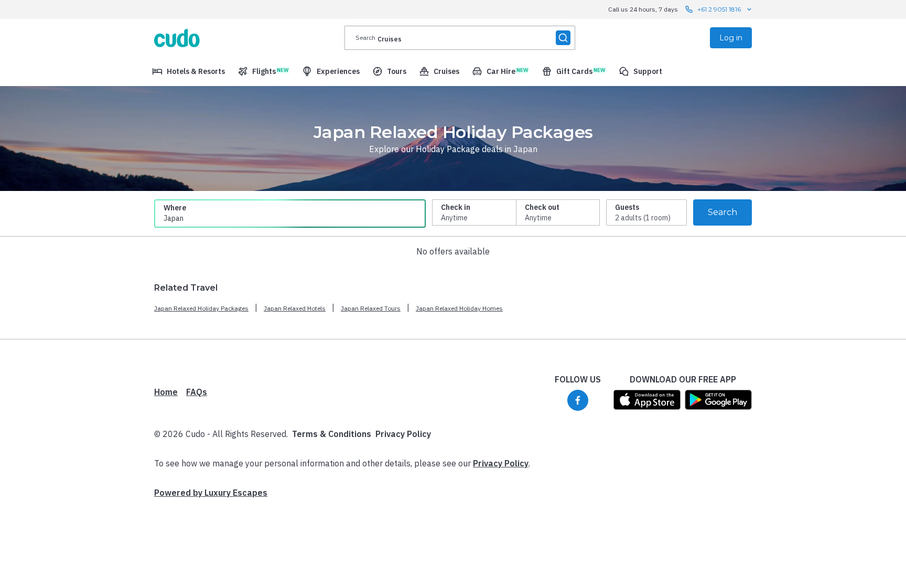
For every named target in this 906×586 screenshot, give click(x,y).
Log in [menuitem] (730, 37)
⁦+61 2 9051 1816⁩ (719, 9)
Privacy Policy (403, 434)
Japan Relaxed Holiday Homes (459, 308)
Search (722, 212)
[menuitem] (188, 71)
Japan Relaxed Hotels (295, 308)
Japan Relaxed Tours (371, 308)
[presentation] (460, 37)
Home (166, 392)
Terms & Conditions (331, 434)
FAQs (196, 392)
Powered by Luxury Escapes (210, 492)
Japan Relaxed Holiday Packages (201, 308)
